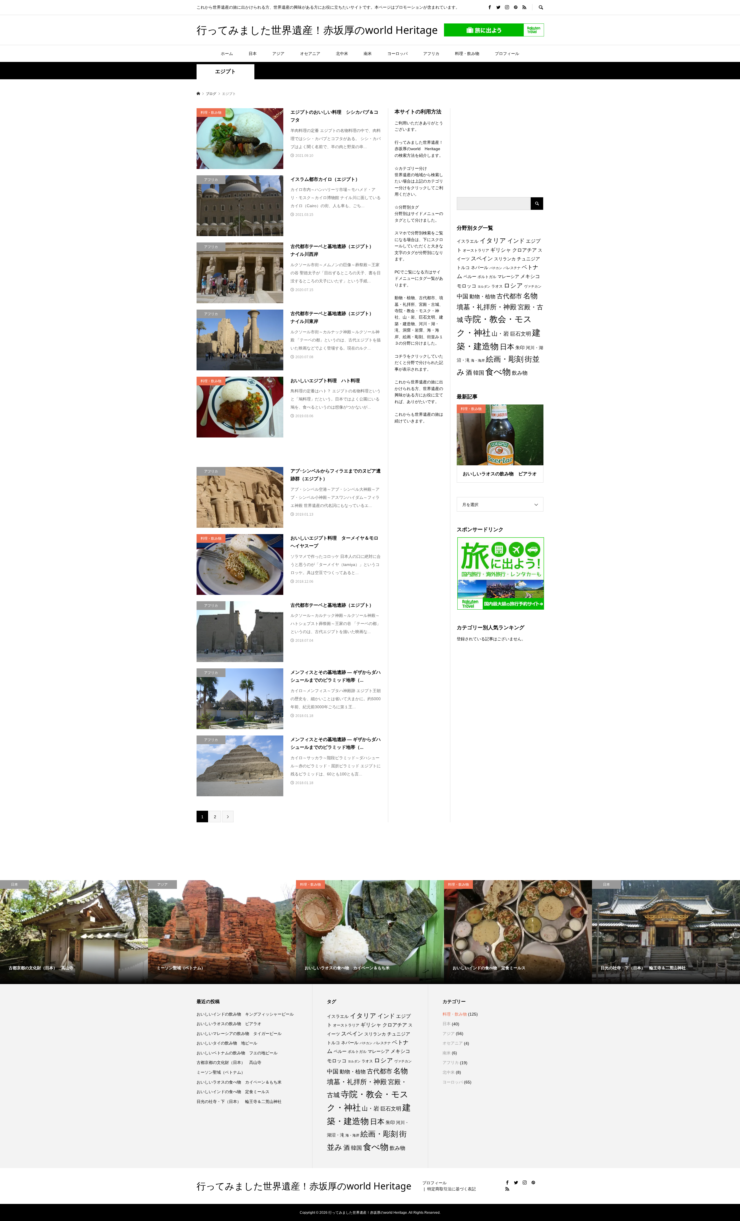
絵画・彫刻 (504, 359)
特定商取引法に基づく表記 (451, 1189)
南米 (368, 53)
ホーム (227, 53)
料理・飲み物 (467, 53)
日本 (253, 53)
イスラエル (467, 241)
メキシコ (530, 276)
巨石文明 (520, 334)
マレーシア (508, 276)
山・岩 (500, 333)
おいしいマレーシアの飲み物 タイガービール (239, 1033)
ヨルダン (484, 286)
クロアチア (524, 250)
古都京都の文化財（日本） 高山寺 (229, 1062)
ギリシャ (500, 250)
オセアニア (310, 53)
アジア (278, 53)
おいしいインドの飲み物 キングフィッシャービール (245, 1014)
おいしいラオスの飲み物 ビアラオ (229, 1023)
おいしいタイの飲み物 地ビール (227, 1043)
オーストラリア (476, 250)
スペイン (482, 258)
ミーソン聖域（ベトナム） (221, 1072)
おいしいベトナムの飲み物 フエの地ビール (237, 1053)
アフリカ (431, 53)
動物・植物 (482, 296)
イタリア (493, 240)
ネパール (479, 267)
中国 (462, 296)
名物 (530, 296)
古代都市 (509, 296)
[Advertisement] (500, 144)
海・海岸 (478, 360)
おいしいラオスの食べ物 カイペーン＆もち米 (239, 1082)
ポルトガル (487, 277)
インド (516, 241)
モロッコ (466, 286)
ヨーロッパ (397, 53)
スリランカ (505, 259)
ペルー (469, 276)
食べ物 (498, 371)
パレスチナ (512, 268)
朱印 (520, 347)
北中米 (342, 53)
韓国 (478, 373)
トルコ (463, 267)
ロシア (513, 285)
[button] (240, 138)
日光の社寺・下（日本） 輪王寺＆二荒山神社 (239, 1101)
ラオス (497, 286)
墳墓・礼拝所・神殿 (487, 307)
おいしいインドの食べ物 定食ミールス (233, 1091)
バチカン (495, 268)
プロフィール (507, 53)
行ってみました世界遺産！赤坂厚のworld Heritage (317, 30)
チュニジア (528, 258)
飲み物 (520, 373)
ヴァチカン (532, 286)
